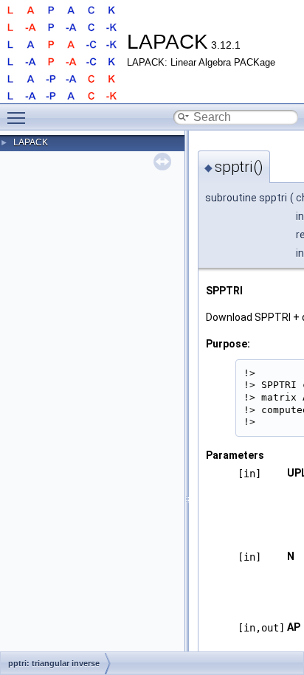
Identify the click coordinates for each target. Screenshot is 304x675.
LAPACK (30, 142)
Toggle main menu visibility (19, 117)
